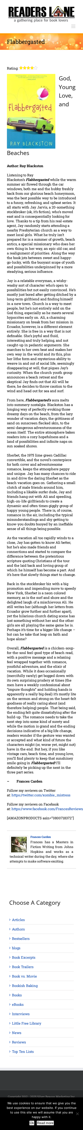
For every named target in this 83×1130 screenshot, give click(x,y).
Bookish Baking (25, 985)
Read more (45, 1123)
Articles (18, 919)
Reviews (19, 1042)
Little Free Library (26, 1023)
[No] (77, 1113)
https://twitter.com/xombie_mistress (41, 795)
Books (17, 995)
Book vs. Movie (24, 976)
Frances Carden (40, 837)
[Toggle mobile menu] (73, 26)
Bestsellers (21, 938)
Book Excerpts (23, 957)
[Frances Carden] (19, 837)
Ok (32, 1123)
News (16, 1032)
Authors (18, 929)
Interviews (21, 1014)
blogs (16, 948)
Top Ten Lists (23, 1051)
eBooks (18, 1004)
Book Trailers (22, 966)
